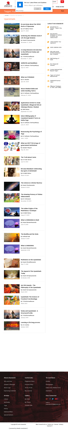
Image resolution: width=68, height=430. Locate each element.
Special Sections (8, 415)
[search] (62, 1)
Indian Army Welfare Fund (53, 387)
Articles (48, 381)
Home (7, 15)
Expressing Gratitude (10, 390)
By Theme (28, 402)
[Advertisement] (34, 351)
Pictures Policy (29, 384)
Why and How (8, 381)
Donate (54, 1)
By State (27, 399)
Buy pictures (28, 390)
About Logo (7, 387)
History (6, 408)
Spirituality (7, 402)
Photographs (49, 384)
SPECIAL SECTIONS (60, 6)
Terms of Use (28, 387)
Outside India (28, 405)
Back (62, 11)
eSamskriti (49, 390)
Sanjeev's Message (9, 384)
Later (37, 9)
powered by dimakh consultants (18, 428)
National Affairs (8, 411)
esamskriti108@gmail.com (53, 404)
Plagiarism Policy (29, 381)
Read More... (27, 51)
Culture (6, 399)
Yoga (5, 405)
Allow (47, 9)
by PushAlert (20, 10)
